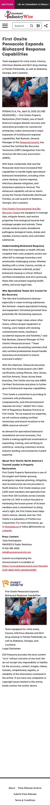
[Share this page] (46, 26)
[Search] (31, 26)
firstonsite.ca (12, 526)
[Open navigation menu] (5, 26)
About (12, 788)
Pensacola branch (29, 142)
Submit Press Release (25, 794)
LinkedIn (7, 530)
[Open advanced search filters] (38, 26)
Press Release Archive (29, 788)
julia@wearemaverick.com (16, 552)
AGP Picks (7, 4)
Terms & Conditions (25, 800)
